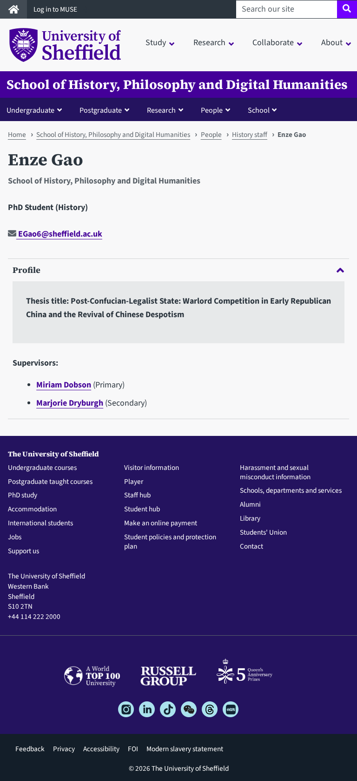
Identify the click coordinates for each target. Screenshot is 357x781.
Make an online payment (160, 523)
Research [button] (209, 42)
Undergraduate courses (42, 468)
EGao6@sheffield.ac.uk (59, 234)
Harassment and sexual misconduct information (275, 472)
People (211, 134)
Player (133, 482)
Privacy (64, 749)
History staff (249, 134)
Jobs (14, 537)
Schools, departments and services (291, 491)
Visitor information (151, 468)
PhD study (22, 495)
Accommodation (32, 509)
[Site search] (347, 9)
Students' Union (263, 532)
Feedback (30, 749)
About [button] (332, 42)
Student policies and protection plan (170, 542)
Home (17, 134)
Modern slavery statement (184, 749)
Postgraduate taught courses (50, 482)
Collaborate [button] (273, 42)
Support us (23, 551)
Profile (26, 270)
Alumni (250, 504)
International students (40, 523)
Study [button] (155, 42)
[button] (36, 110)
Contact (251, 546)
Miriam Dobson (63, 385)
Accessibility (101, 749)
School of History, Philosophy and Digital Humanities (177, 84)
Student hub (142, 509)
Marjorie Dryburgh (69, 403)
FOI (133, 749)
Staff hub (137, 495)
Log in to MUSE (56, 9)
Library (250, 518)
